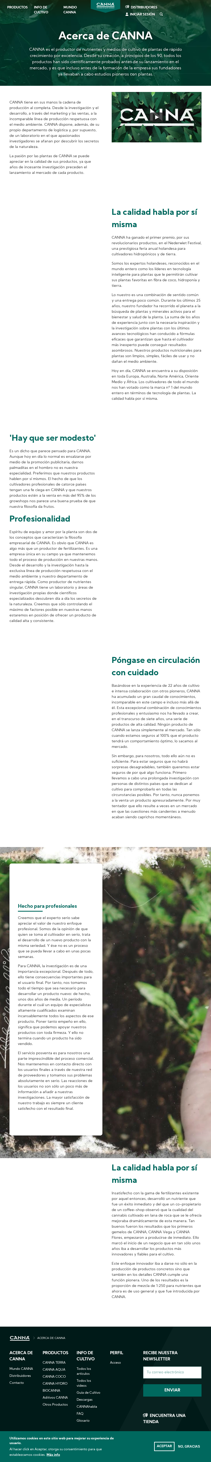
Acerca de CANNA (21, 1356)
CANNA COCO (54, 1376)
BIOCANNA (51, 1390)
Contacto (16, 1383)
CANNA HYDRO (55, 1383)
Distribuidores (144, 7)
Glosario (83, 1420)
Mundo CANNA (70, 10)
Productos (17, 7)
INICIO (19, 1338)
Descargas (85, 1400)
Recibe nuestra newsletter (160, 1356)
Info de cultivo (41, 10)
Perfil (116, 1353)
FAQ (80, 1414)
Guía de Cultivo (88, 1393)
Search (161, 14)
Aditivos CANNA (55, 1397)
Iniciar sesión (142, 14)
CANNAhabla (87, 1407)
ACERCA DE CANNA (51, 1338)
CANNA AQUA (54, 1369)
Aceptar (164, 1446)
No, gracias (189, 1446)
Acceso (115, 1362)
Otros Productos (55, 1404)
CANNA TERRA (54, 1362)
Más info (53, 1455)
